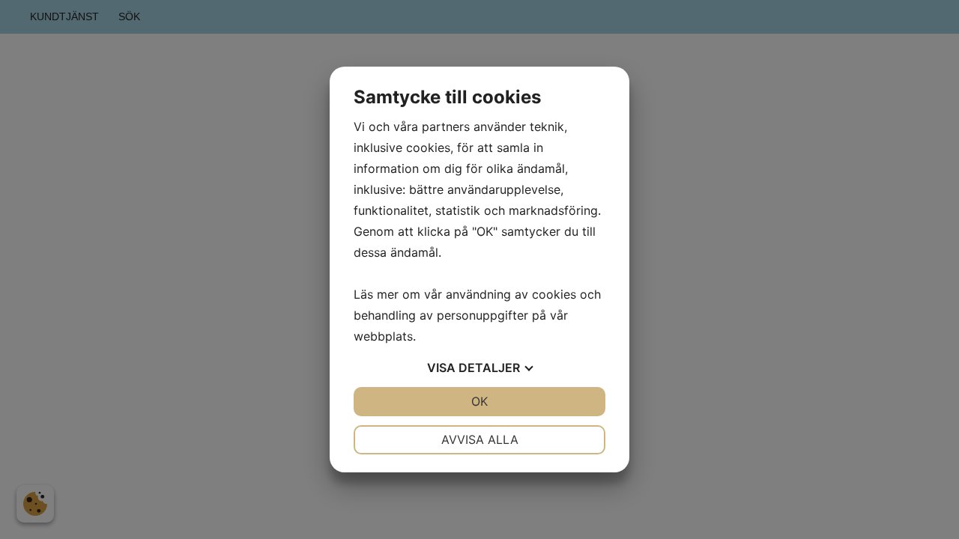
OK (479, 401)
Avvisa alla (479, 439)
